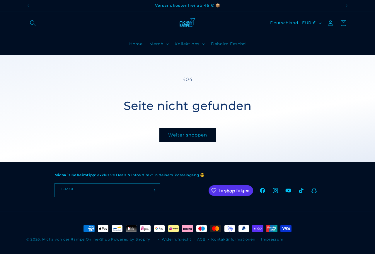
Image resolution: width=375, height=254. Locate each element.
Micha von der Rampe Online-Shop (76, 239)
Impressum (272, 239)
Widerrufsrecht (176, 239)
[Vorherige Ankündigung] (28, 5)
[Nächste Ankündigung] (346, 5)
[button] (32, 23)
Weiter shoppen (187, 135)
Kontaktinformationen (233, 239)
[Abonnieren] (153, 190)
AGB (201, 239)
